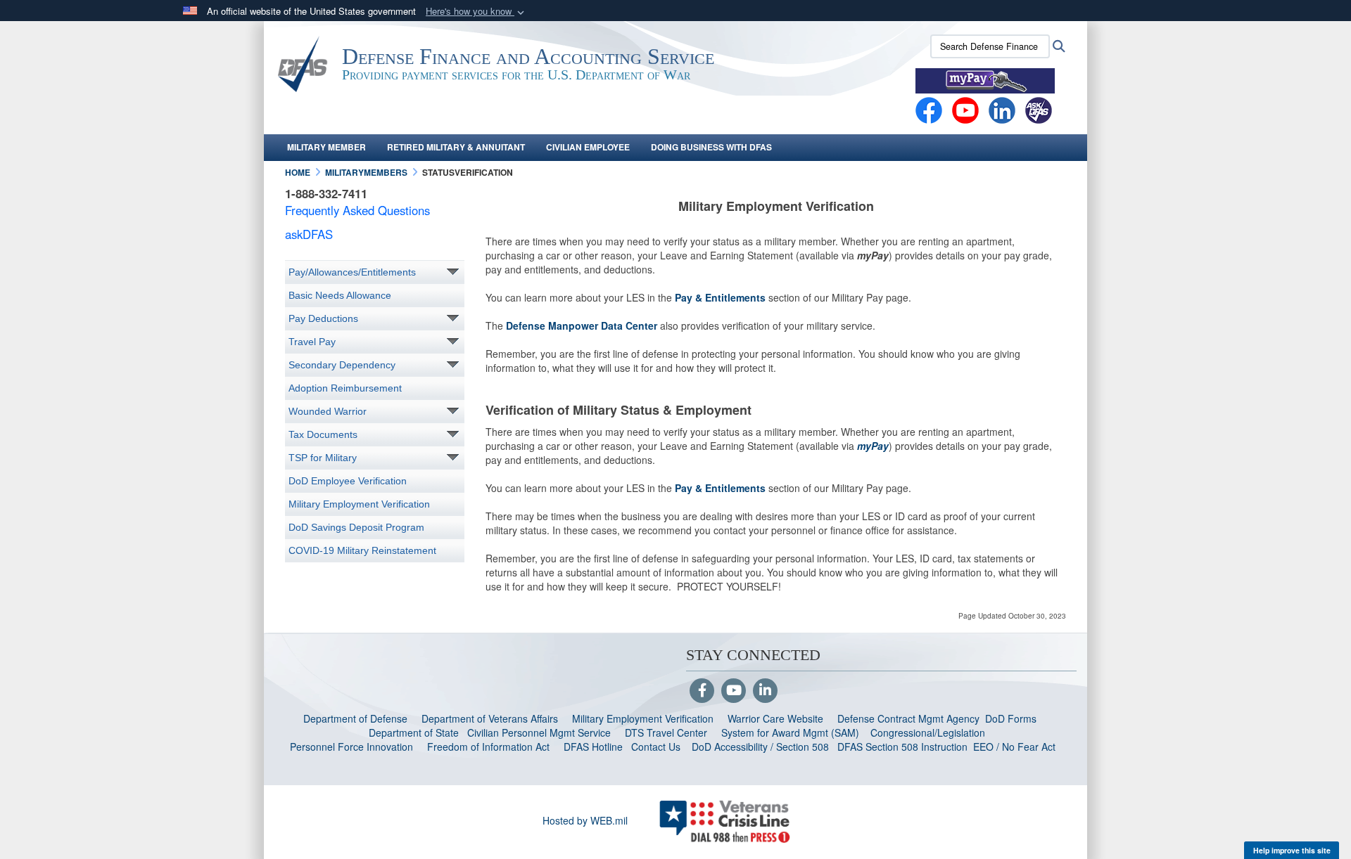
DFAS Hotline (593, 746)
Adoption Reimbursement (345, 388)
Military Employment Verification (359, 504)
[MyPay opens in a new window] (985, 79)
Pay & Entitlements (720, 297)
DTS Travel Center (666, 732)
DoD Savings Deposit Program (356, 527)
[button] (476, 11)
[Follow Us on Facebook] (702, 691)
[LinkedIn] (765, 691)
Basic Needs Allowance (339, 295)
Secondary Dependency (341, 364)
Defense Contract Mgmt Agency (908, 718)
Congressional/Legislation (927, 732)
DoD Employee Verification (347, 480)
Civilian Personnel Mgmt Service (541, 732)
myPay (873, 446)
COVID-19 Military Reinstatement (362, 550)
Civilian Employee (588, 147)
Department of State (414, 732)
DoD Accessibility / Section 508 (760, 746)
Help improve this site (1292, 850)
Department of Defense (355, 718)
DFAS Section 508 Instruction (902, 746)
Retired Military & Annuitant (456, 147)
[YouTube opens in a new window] (965, 109)
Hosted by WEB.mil (585, 820)
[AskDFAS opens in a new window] (1038, 109)
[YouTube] (733, 691)
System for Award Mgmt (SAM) (791, 732)
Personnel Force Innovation (351, 746)
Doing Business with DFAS (711, 147)
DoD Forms (1012, 718)
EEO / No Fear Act (1015, 746)
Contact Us (655, 746)
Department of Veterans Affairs (489, 718)
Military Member (326, 147)
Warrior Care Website (775, 718)
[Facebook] (928, 109)
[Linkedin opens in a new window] (1002, 109)
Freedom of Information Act (488, 746)
